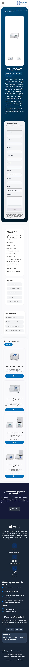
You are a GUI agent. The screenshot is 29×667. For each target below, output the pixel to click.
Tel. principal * (10, 155)
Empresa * (9, 147)
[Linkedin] (17, 629)
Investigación (16, 10)
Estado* (9, 170)
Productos (6, 10)
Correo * (9, 162)
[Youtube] (21, 629)
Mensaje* (9, 194)
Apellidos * (9, 139)
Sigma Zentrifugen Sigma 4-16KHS (14, 399)
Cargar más (8, 344)
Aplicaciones (10, 10)
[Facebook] (8, 629)
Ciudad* (9, 178)
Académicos (22, 10)
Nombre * (9, 132)
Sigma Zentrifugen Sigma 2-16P (14, 366)
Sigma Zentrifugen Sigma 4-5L (14, 433)
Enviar (14, 209)
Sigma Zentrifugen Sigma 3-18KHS (14, 465)
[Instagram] (12, 629)
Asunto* (9, 186)
